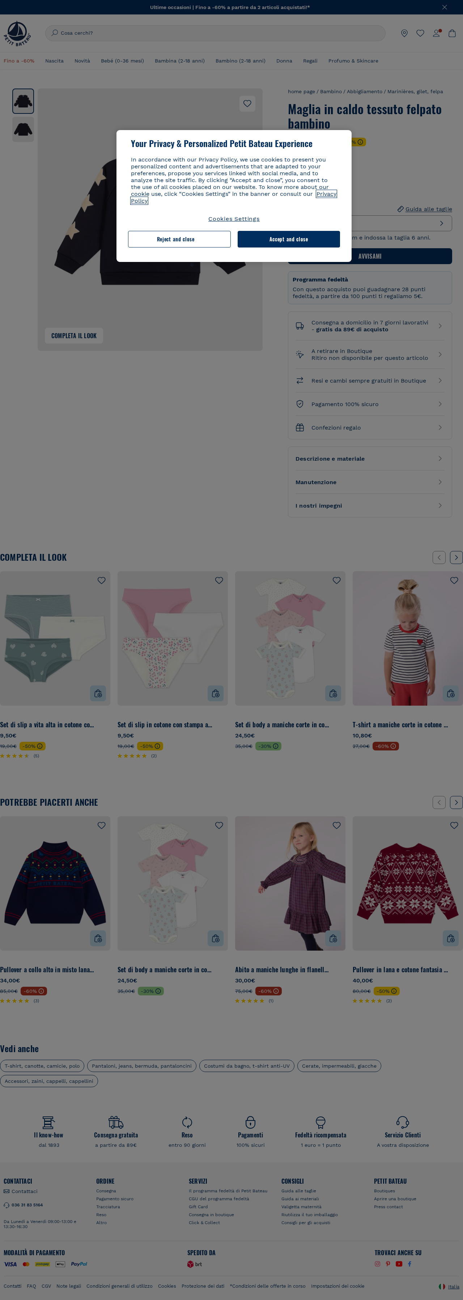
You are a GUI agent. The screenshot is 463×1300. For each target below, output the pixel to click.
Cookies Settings (234, 218)
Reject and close (176, 239)
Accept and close (288, 239)
